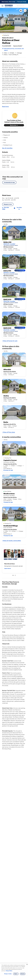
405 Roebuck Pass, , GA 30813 (14, 49)
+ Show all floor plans (8, 432)
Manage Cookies (8, 973)
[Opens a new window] (20, 10)
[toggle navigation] (2, 5)
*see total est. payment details (10, 244)
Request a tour (8, 204)
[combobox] (20, 5)
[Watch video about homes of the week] (14, 115)
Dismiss (22, 973)
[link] (14, 20)
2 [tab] (15, 575)
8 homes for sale (8, 470)
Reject (15, 973)
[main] (14, 492)
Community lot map (9, 182)
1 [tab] (13, 575)
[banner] (14, 2)
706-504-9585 (5, 208)
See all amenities (7, 148)
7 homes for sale (8, 502)
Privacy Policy (9, 970)
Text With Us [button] (19, 208)
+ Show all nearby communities (11, 540)
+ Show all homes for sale (9, 341)
